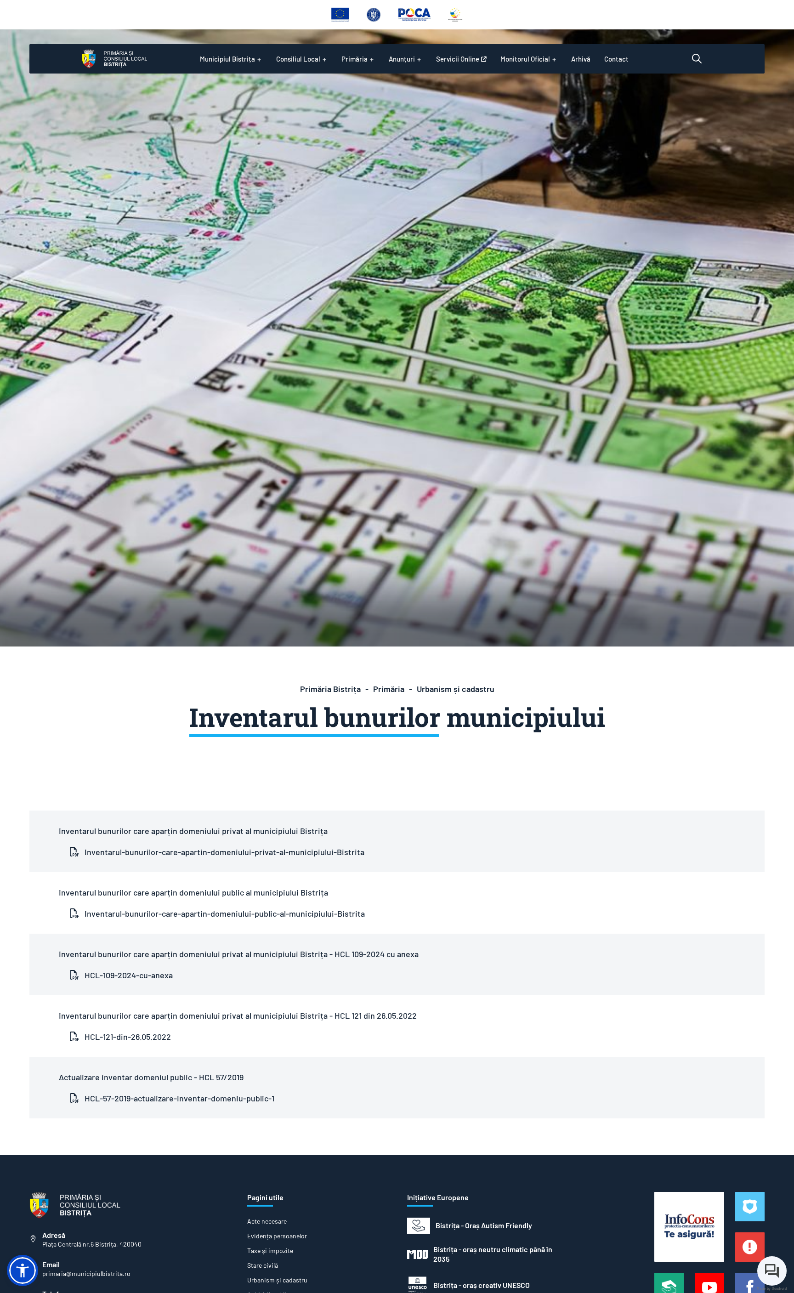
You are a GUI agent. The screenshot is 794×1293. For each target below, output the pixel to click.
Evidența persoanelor (277, 1236)
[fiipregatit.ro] (750, 1247)
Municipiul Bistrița (227, 59)
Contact (616, 59)
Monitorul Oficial (525, 59)
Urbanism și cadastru (455, 689)
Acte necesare (267, 1221)
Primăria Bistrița (330, 689)
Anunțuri (402, 59)
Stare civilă (262, 1265)
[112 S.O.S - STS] (750, 1206)
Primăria (354, 59)
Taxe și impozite (270, 1250)
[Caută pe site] (697, 59)
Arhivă (580, 59)
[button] (22, 1270)
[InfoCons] (689, 1227)
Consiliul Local (298, 59)
